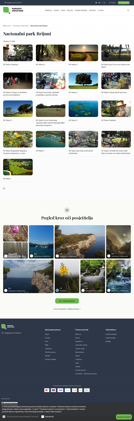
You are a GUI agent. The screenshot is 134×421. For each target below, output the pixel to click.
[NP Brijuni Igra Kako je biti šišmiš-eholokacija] (83, 139)
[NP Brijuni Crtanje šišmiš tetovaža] (116, 81)
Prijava (113, 2)
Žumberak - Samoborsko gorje (86, 374)
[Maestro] (53, 390)
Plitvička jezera (50, 352)
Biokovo (78, 334)
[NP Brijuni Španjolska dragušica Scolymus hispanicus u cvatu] (18, 139)
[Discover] (74, 390)
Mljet (46, 345)
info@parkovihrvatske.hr (14, 2)
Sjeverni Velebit (50, 359)
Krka (46, 341)
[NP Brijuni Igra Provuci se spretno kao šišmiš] (116, 53)
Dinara (77, 338)
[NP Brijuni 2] (83, 108)
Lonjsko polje (80, 348)
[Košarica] (104, 2)
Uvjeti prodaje (110, 338)
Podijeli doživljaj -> (74, 309)
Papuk (77, 356)
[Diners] (67, 390)
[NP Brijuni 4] (83, 81)
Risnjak (47, 356)
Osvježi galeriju (68, 301)
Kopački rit (79, 341)
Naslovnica (7, 26)
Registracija (125, 2)
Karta (63, 10)
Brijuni (47, 334)
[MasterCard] (46, 390)
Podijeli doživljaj (81, 10)
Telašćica (78, 359)
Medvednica (79, 352)
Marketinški (49, 417)
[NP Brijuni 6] (50, 53)
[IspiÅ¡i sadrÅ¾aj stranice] (4, 188)
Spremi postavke (124, 417)
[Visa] (60, 390)
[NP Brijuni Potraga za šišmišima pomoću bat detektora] (18, 81)
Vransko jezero (80, 370)
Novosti (70, 10)
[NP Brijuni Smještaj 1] (18, 53)
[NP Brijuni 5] (83, 53)
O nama (101, 10)
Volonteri (92, 10)
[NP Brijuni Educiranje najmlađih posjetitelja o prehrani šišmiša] (50, 81)
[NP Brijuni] (18, 167)
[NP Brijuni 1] (50, 139)
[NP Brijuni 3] (18, 108)
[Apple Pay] (87, 390)
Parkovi (56, 10)
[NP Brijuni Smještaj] (116, 108)
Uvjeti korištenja (111, 334)
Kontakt (108, 341)
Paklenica (48, 348)
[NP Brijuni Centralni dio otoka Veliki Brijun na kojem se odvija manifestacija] (116, 139)
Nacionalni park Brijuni (39, 26)
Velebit (77, 366)
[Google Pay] (80, 390)
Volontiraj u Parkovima (20, 26)
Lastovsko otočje (81, 345)
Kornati (47, 338)
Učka (77, 363)
